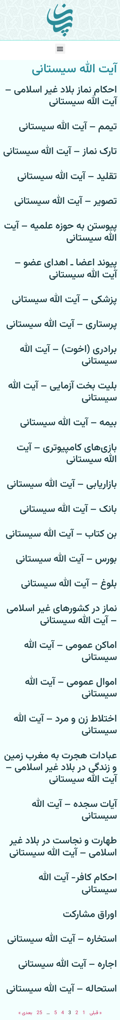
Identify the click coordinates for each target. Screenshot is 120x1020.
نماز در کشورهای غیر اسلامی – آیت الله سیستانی (61, 614)
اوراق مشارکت (90, 914)
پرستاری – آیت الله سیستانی (61, 324)
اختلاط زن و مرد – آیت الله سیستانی (65, 725)
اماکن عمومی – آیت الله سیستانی (70, 651)
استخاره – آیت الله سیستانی (62, 939)
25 (39, 1013)
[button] (60, 49)
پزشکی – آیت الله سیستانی (64, 299)
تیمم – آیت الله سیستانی (68, 127)
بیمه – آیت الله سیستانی (68, 423)
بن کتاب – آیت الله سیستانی (61, 534)
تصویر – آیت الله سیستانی (65, 201)
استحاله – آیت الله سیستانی (61, 989)
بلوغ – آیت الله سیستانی (69, 584)
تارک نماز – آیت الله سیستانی (60, 151)
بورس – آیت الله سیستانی (66, 559)
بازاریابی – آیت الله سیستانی (62, 484)
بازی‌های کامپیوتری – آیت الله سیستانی (67, 453)
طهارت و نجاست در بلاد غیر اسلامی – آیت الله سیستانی (63, 846)
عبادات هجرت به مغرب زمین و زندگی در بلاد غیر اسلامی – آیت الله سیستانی (60, 767)
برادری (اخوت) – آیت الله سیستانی (68, 355)
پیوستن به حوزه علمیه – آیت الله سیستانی (60, 232)
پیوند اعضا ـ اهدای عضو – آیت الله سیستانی (65, 268)
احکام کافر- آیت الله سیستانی (77, 883)
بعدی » (25, 1013)
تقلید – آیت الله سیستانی (67, 176)
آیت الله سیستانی (74, 69)
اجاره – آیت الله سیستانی (67, 964)
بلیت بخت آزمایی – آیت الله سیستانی (62, 391)
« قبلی (96, 1013)
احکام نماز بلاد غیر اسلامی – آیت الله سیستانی (61, 95)
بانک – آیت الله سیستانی (68, 509)
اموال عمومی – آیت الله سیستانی (71, 688)
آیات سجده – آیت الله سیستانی (74, 810)
